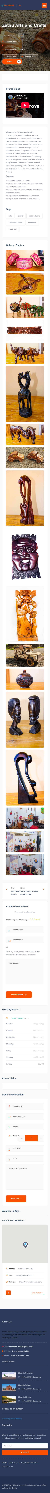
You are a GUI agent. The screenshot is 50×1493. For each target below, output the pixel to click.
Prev (15, 891)
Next (29, 891)
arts (10, 216)
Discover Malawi (29, 1462)
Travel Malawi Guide (20, 1351)
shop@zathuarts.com (15, 49)
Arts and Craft (17, 77)
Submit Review (17, 995)
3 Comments (36, 1389)
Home (7, 77)
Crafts (20, 216)
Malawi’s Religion (24, 1385)
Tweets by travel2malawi (12, 1419)
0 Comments (36, 1377)
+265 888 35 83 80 (12, 41)
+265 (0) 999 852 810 (20, 1356)
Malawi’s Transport (25, 1373)
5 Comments (36, 1401)
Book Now (15, 1199)
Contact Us (7, 1466)
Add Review (11, 56)
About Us (13, 1462)
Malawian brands (15, 223)
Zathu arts (13, 229)
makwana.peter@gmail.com (21, 1347)
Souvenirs (32, 223)
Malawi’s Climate (24, 1397)
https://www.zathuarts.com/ (30, 1282)
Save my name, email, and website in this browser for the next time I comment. (23, 953)
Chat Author (36, 1293)
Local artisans (34, 216)
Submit (26, 1452)
